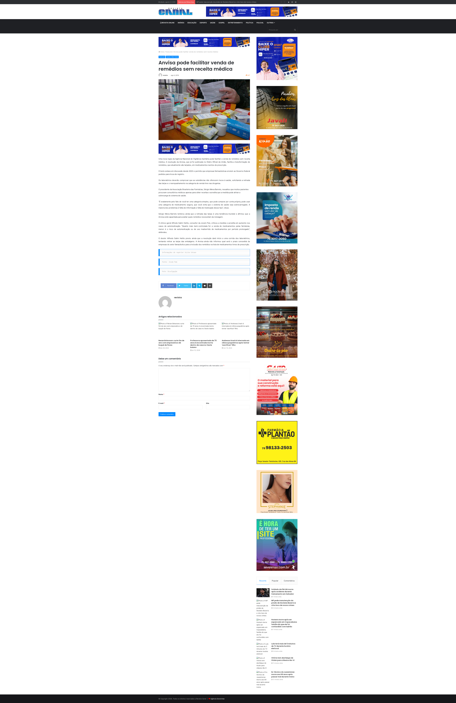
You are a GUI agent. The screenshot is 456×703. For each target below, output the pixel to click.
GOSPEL (222, 23)
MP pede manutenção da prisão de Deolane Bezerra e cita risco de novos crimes (283, 602)
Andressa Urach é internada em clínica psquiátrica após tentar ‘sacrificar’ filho (235, 342)
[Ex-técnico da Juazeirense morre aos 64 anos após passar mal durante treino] (263, 679)
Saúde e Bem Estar (172, 57)
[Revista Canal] (176, 11)
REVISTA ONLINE (168, 23)
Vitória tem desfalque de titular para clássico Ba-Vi (282, 659)
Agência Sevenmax (218, 699)
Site (207, 403)
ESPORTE (203, 23)
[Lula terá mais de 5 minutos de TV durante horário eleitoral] (263, 649)
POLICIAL (260, 23)
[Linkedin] (194, 285)
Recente (262, 581)
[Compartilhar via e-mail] (204, 285)
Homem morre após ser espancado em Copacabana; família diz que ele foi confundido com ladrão (232, 2)
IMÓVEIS (181, 23)
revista (165, 75)
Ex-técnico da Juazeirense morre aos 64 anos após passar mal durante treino (282, 674)
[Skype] (199, 285)
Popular (275, 581)
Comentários (289, 581)
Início (162, 52)
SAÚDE (212, 23)
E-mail (162, 403)
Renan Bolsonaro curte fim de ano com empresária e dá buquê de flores (171, 342)
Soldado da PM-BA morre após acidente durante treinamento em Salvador (282, 591)
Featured (169, 52)
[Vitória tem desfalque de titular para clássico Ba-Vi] (263, 663)
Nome (161, 394)
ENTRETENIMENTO (235, 23)
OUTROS (270, 23)
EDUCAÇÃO (192, 23)
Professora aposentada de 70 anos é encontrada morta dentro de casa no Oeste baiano (203, 343)
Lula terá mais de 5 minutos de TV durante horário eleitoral (283, 646)
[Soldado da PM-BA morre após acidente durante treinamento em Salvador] (263, 592)
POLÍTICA (249, 23)
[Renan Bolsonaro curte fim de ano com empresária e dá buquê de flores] (173, 330)
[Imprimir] (209, 285)
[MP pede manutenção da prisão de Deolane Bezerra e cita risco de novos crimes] (263, 608)
